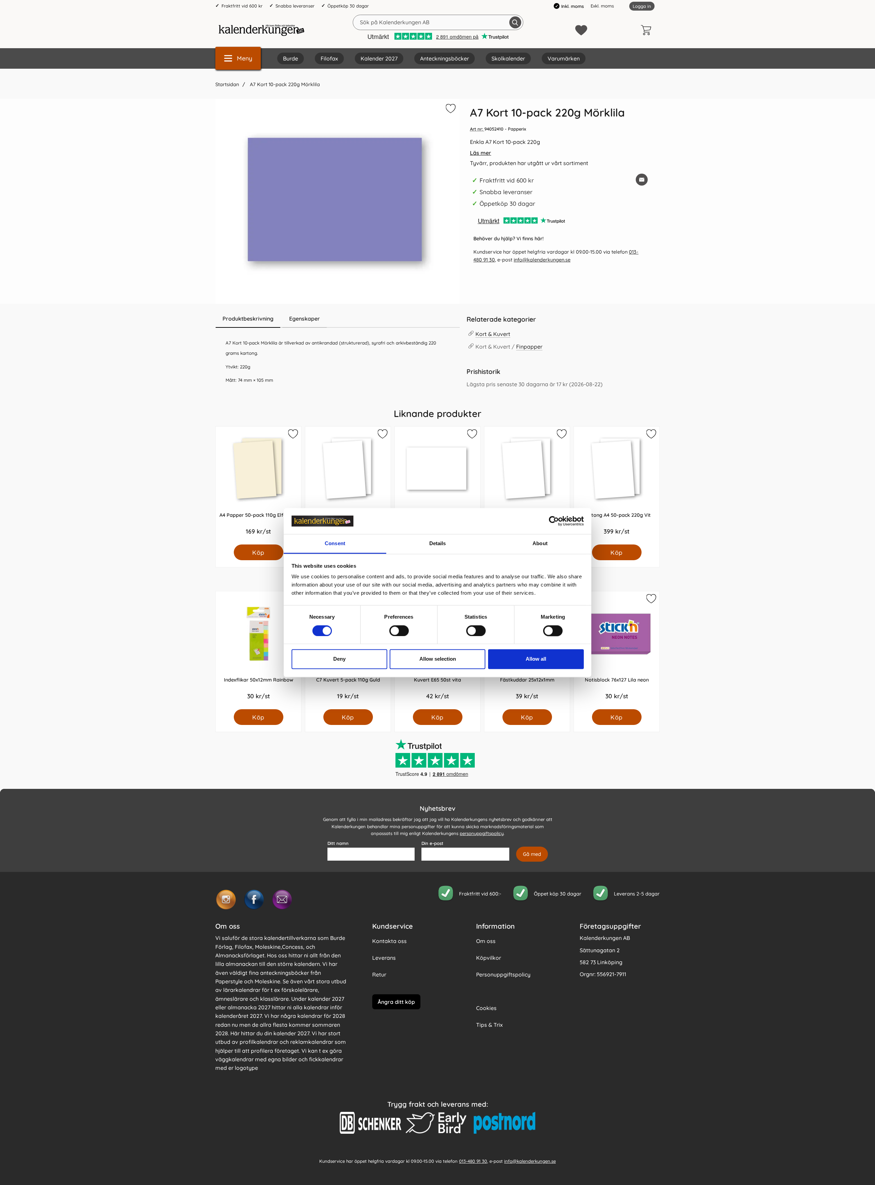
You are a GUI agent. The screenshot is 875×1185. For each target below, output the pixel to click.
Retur (379, 974)
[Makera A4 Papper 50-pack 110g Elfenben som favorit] (292, 435)
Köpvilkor (488, 957)
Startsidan (227, 84)
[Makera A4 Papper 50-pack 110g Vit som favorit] (561, 435)
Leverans (384, 957)
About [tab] (540, 544)
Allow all (536, 659)
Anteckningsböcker (444, 58)
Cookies (486, 1008)
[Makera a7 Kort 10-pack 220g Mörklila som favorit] (450, 110)
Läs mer (480, 152)
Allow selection (437, 659)
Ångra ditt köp (396, 1001)
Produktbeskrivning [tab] (248, 318)
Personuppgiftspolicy (503, 974)
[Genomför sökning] (515, 22)
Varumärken (564, 58)
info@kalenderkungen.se (542, 260)
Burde (290, 58)
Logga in (642, 6)
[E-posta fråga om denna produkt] (642, 180)
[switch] (399, 630)
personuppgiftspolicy (481, 833)
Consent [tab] (335, 544)
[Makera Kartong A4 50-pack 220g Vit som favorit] (651, 435)
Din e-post (432, 843)
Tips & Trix (489, 1024)
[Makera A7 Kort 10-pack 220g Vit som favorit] (471, 435)
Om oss (486, 941)
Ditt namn (338, 843)
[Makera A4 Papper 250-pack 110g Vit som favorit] (382, 435)
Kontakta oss (389, 941)
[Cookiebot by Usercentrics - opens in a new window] (554, 521)
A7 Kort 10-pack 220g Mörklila (284, 84)
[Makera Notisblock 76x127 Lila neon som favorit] (651, 600)
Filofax (329, 58)
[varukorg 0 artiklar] (647, 30)
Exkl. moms (602, 6)
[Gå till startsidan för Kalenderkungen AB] (261, 30)
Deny (339, 659)
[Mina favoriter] (581, 30)
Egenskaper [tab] (304, 318)
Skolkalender (508, 58)
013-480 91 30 (473, 1161)
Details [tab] (437, 544)
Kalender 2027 (379, 58)
